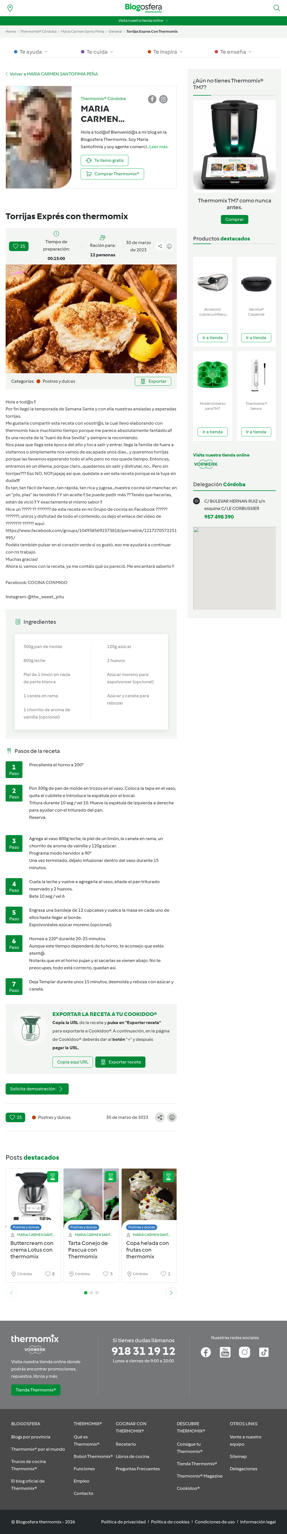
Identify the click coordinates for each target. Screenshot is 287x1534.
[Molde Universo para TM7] (213, 375)
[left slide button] (11, 1292)
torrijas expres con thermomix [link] (152, 31)
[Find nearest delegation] (10, 8)
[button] (276, 8)
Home (11, 31)
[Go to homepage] (143, 8)
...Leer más (157, 146)
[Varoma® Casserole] (256, 280)
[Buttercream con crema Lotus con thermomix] (33, 1201)
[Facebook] (206, 1352)
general (115, 31)
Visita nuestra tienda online (141, 20)
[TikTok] (264, 1352)
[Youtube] (225, 1352)
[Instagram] (244, 1352)
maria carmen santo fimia (82, 31)
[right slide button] (171, 1292)
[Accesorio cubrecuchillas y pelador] (213, 280)
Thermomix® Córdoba (38, 31)
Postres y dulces (26, 1227)
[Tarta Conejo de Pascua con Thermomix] (91, 1201)
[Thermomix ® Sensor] (256, 375)
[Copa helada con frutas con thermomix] (149, 1201)
